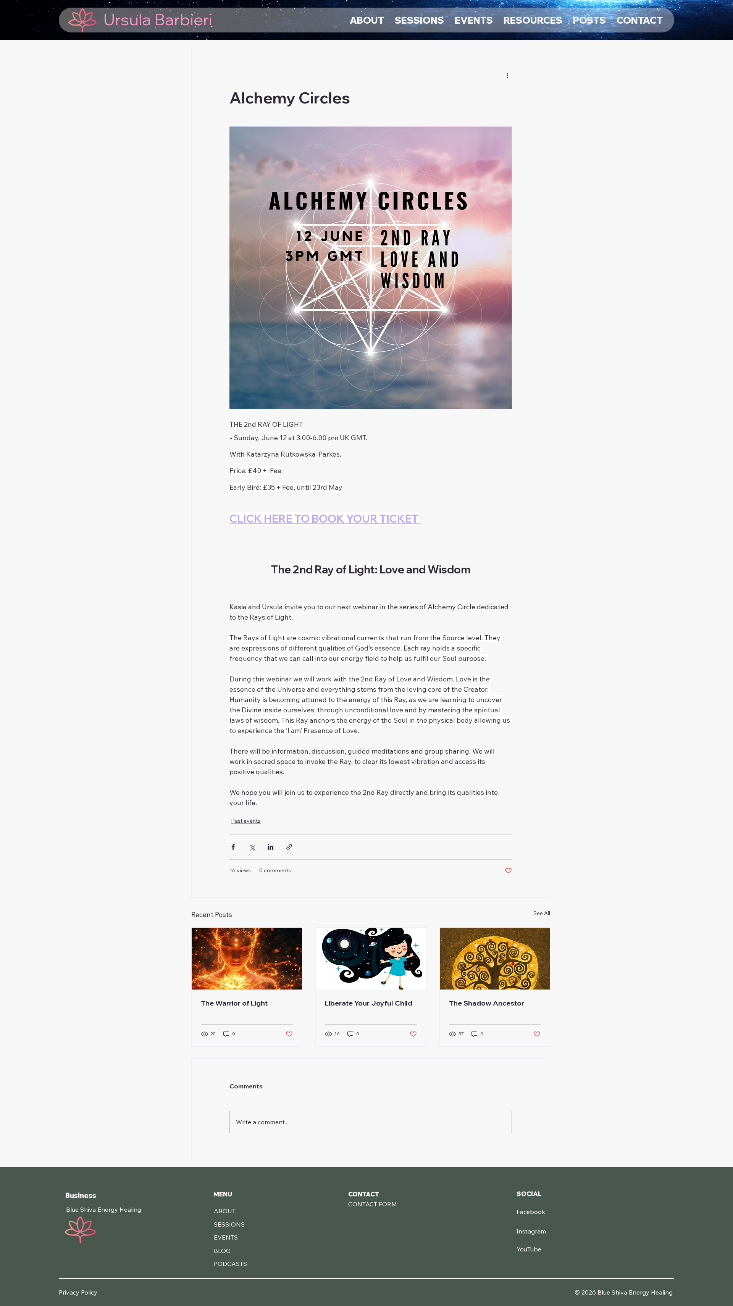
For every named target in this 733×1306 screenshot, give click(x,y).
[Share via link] (289, 847)
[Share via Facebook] (233, 847)
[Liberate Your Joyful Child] (371, 959)
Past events (245, 820)
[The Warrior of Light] (247, 959)
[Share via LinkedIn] (270, 847)
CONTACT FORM (372, 1204)
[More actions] (507, 75)
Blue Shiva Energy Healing (103, 1209)
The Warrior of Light (234, 1003)
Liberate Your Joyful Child (368, 1003)
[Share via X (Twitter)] (251, 847)
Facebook (531, 1212)
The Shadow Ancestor (486, 1003)
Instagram (531, 1231)
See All (541, 913)
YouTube (529, 1249)
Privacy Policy (78, 1292)
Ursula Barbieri (157, 19)
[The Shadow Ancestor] (495, 959)
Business (80, 1195)
